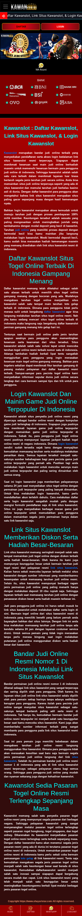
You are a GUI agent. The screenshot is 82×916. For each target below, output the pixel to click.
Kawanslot (10, 152)
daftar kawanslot (54, 311)
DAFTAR (21, 26)
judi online (22, 229)
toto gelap (27, 858)
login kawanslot (68, 443)
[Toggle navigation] (5, 6)
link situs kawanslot (64, 567)
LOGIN (60, 26)
